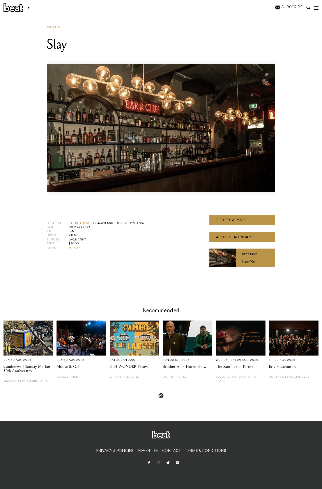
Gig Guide (54, 27)
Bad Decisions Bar (82, 223)
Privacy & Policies (114, 451)
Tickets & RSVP (230, 220)
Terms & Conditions (205, 451)
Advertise (148, 451)
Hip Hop (74, 248)
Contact (171, 451)
